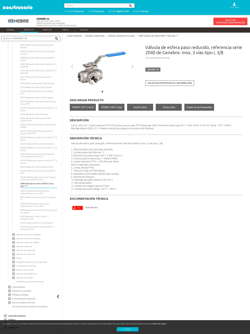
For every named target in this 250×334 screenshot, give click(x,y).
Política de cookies (159, 324)
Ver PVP (153, 70)
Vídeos (65, 30)
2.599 (96, 11)
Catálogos (47, 30)
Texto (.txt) (169, 107)
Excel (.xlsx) (140, 107)
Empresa (10, 30)
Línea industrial (74, 36)
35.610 (141, 11)
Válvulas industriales (95, 36)
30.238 (118, 11)
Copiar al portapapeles (199, 107)
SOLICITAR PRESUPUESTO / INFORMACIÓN (170, 83)
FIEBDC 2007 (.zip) (111, 107)
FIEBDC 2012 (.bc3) (83, 107)
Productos (29, 30)
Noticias (84, 30)
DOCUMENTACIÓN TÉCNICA (89, 198)
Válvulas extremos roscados (121, 36)
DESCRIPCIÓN (79, 120)
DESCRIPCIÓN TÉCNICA (86, 138)
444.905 (74, 11)
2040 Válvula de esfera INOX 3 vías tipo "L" (158, 36)
